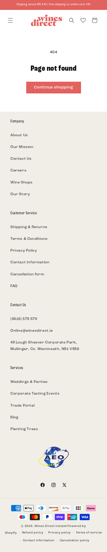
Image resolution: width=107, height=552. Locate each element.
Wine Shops (21, 183)
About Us (19, 135)
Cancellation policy (74, 540)
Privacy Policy (23, 251)
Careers (18, 171)
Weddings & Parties (29, 382)
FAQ (14, 286)
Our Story (20, 194)
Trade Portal (22, 406)
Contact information (39, 540)
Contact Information (29, 262)
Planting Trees (24, 429)
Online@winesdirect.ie (31, 331)
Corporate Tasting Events (34, 394)
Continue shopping (53, 88)
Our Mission (22, 147)
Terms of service (89, 532)
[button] (10, 20)
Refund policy (32, 532)
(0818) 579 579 (23, 319)
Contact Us (21, 159)
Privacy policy (59, 532)
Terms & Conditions (29, 239)
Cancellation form (27, 274)
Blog (14, 417)
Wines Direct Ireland (51, 526)
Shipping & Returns (29, 227)
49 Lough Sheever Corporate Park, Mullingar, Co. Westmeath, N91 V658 (44, 346)
